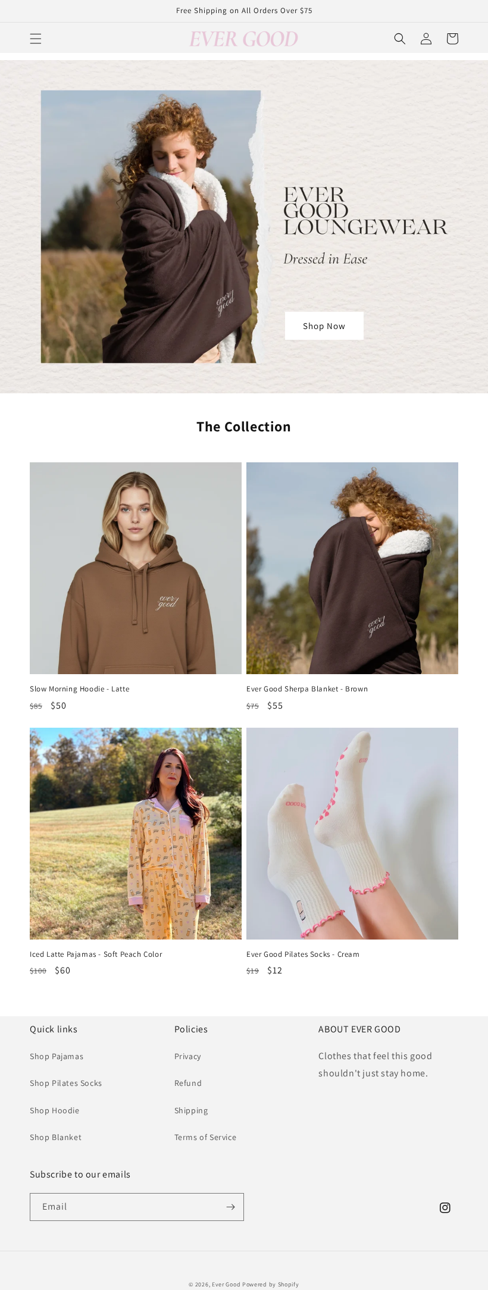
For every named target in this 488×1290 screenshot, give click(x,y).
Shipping (191, 1110)
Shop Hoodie (55, 1110)
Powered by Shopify (270, 1284)
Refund (188, 1083)
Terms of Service (205, 1137)
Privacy (187, 1056)
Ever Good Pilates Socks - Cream (303, 954)
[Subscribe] (230, 1207)
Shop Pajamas (56, 1056)
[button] (36, 39)
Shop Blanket (56, 1137)
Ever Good (226, 1284)
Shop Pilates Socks (66, 1083)
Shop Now (324, 325)
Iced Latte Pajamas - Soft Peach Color (96, 954)
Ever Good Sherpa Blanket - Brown (307, 689)
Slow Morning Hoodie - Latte (79, 689)
